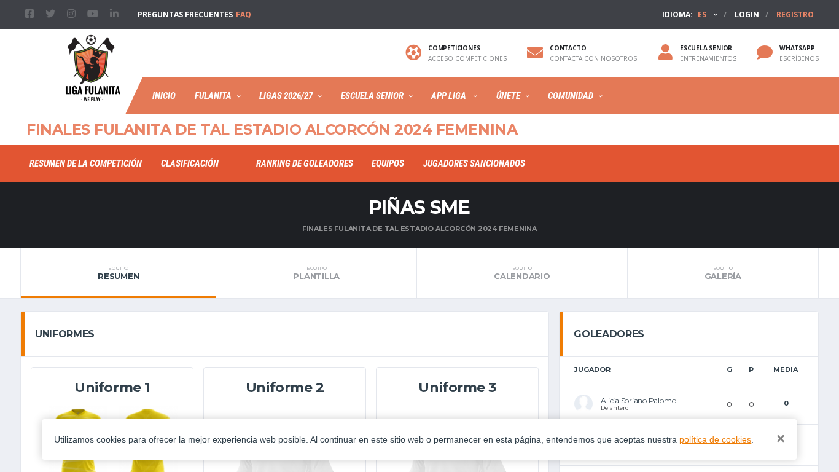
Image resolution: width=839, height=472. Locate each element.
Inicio (164, 95)
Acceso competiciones (467, 58)
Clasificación (190, 163)
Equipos (388, 163)
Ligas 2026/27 (286, 95)
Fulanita (213, 95)
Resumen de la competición (85, 163)
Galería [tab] (722, 273)
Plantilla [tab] (316, 273)
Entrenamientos (708, 58)
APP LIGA (449, 95)
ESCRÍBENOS (799, 58)
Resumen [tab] (118, 273)
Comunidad (570, 95)
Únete (508, 95)
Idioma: (684, 14)
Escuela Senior (372, 95)
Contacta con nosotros (593, 58)
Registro (795, 14)
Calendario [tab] (522, 273)
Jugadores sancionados (474, 163)
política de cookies (715, 439)
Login (747, 14)
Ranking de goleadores (304, 163)
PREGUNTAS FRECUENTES (194, 14)
